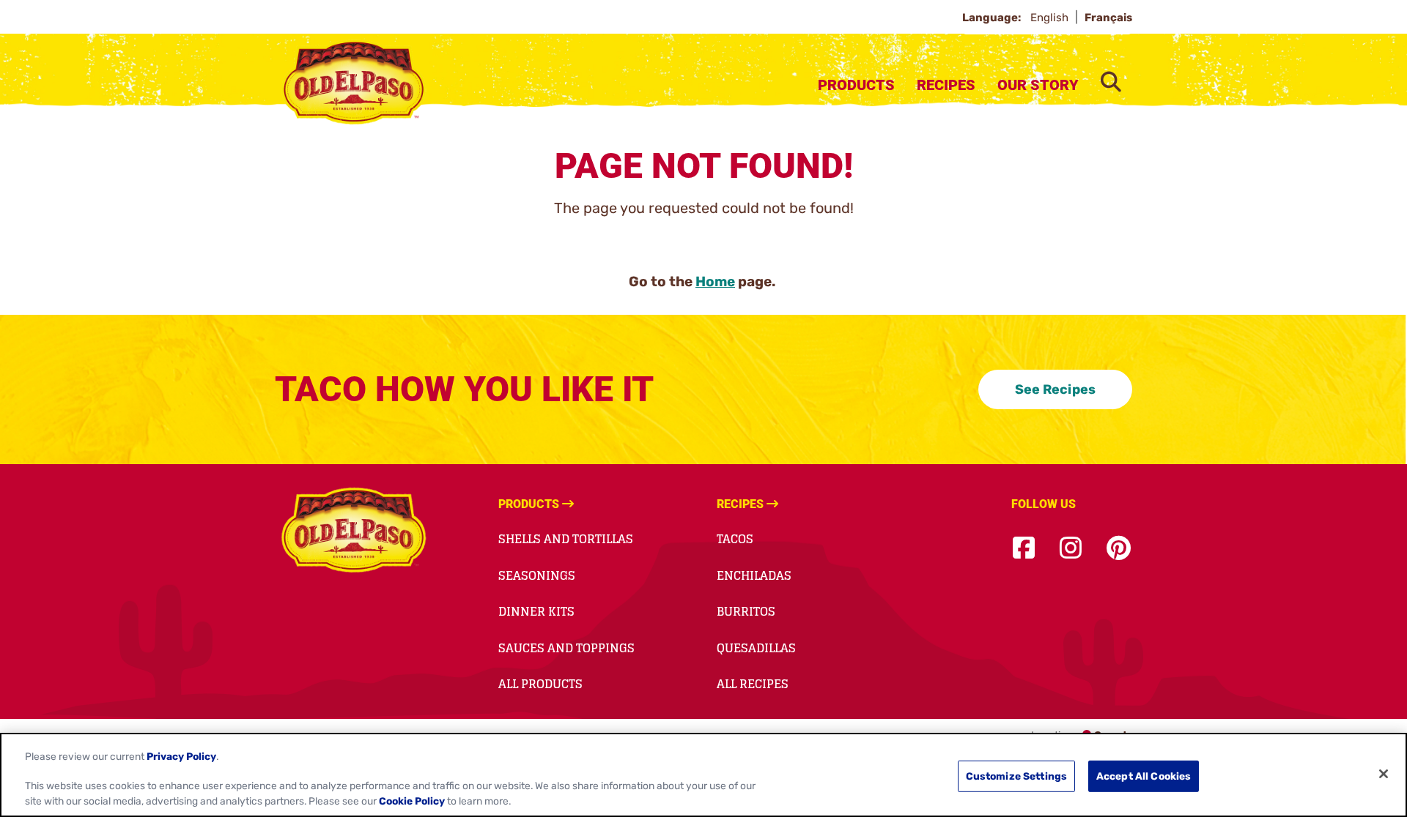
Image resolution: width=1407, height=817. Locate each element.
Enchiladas (754, 575)
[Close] (1383, 774)
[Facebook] (1023, 548)
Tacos (735, 539)
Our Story (1038, 85)
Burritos (746, 611)
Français (1108, 17)
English (1050, 17)
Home (715, 281)
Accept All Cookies (1144, 776)
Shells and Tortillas (565, 539)
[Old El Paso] (353, 532)
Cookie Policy (412, 801)
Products (856, 85)
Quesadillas (756, 648)
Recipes (946, 85)
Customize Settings (1017, 776)
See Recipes (1055, 389)
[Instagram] (1070, 548)
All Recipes (753, 684)
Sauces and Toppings (566, 648)
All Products (540, 684)
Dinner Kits (536, 611)
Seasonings (536, 575)
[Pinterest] (1118, 548)
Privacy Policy (181, 755)
